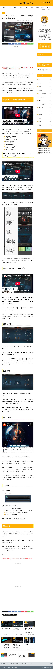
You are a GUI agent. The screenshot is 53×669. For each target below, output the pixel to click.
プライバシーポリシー (7, 667)
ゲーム (45, 100)
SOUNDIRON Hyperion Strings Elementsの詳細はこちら (17, 558)
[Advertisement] (12, 56)
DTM (21, 7)
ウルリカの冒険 (43, 8)
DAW (45, 83)
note (48, 39)
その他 (37, 7)
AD (45, 79)
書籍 (32, 7)
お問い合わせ (49, 8)
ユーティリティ (45, 104)
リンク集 (45, 107)
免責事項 (15, 667)
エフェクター (10, 8)
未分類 (45, 114)
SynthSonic (26, 2)
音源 (4, 7)
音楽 (27, 7)
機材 (15, 7)
